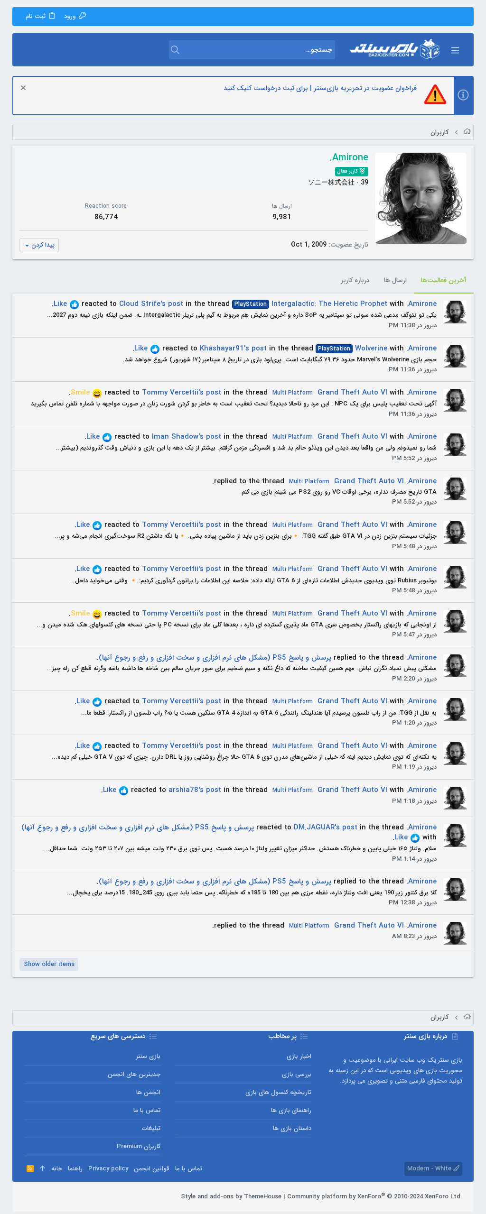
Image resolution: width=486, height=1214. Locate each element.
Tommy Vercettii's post (181, 392)
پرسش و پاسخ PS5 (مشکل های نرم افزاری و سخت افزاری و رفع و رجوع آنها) (215, 657)
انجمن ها (148, 1092)
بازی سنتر (148, 1056)
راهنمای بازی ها (291, 1110)
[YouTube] (28, 1197)
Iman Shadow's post (186, 436)
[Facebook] (70, 1197)
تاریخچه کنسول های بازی (278, 1092)
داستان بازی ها (292, 1128)
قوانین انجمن (151, 1169)
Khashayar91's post (233, 348)
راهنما (75, 1169)
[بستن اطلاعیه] (24, 89)
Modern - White (430, 1169)
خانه (56, 1169)
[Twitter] (42, 1197)
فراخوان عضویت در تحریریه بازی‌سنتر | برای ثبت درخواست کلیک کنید (320, 88)
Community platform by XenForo (374, 1197)
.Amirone (421, 304)
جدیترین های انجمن (134, 1074)
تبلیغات (151, 1128)
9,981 (281, 217)
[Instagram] (56, 1197)
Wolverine (352, 348)
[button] (454, 49)
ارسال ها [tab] (395, 280)
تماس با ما (146, 1110)
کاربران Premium (138, 1146)
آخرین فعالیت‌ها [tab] (444, 280)
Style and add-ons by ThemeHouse (231, 1197)
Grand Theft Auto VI (329, 392)
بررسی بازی (296, 1074)
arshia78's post (194, 790)
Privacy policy (108, 1169)
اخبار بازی (299, 1056)
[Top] (42, 1169)
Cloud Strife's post (151, 304)
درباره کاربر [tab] (355, 280)
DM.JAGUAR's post (325, 827)
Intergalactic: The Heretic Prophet (310, 304)
